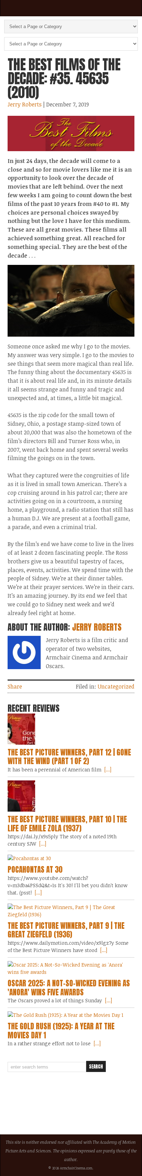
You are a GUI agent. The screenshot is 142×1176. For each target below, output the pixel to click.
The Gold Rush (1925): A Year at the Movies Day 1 (61, 1031)
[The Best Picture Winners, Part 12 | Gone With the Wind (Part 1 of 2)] (71, 729)
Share (15, 686)
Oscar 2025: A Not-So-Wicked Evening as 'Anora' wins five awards (69, 988)
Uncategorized (116, 686)
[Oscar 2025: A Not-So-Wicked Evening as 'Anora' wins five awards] (71, 968)
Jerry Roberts (25, 104)
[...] (107, 769)
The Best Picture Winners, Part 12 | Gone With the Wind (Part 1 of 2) (69, 757)
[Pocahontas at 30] (71, 858)
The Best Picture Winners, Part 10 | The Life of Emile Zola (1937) (67, 824)
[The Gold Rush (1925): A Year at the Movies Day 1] (71, 1015)
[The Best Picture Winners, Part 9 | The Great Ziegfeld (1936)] (71, 910)
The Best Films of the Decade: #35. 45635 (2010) (64, 78)
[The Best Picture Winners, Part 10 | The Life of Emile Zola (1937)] (71, 796)
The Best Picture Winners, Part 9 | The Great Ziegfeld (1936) (66, 930)
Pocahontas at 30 (35, 869)
